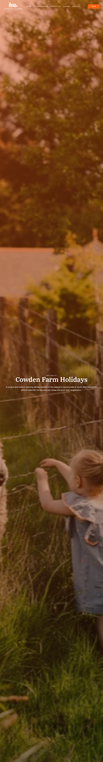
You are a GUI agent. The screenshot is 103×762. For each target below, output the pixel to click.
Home (29, 6)
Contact (76, 6)
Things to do (55, 6)
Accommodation (40, 6)
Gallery (66, 6)
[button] (94, 6)
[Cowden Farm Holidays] (12, 6)
